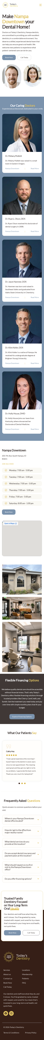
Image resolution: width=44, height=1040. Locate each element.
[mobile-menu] (38, 5)
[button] (19, 783)
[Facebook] (5, 1013)
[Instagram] (11, 1013)
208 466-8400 (8, 464)
